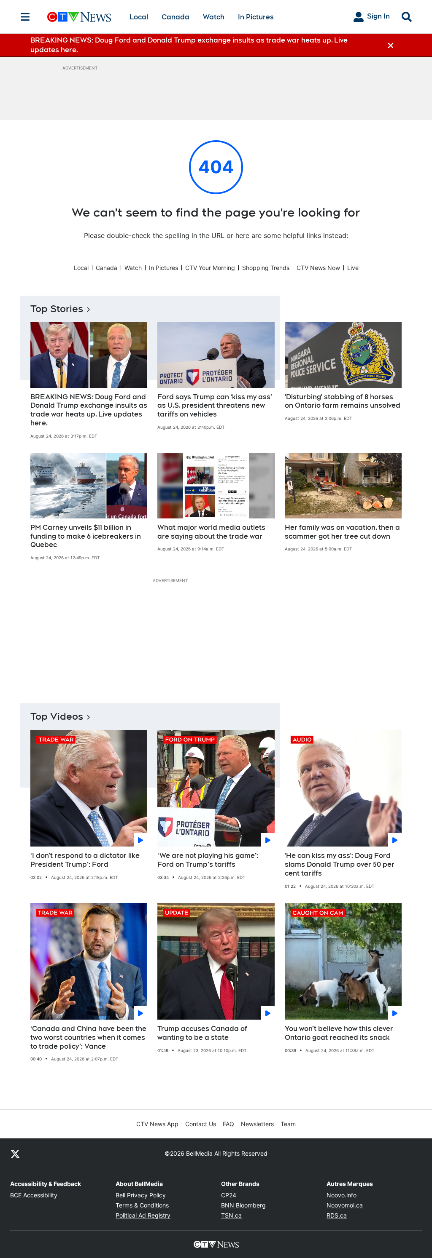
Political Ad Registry (143, 1215)
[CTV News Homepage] (79, 17)
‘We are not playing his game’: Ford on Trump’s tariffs (207, 860)
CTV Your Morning (210, 267)
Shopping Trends (265, 267)
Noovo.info (341, 1195)
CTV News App (157, 1123)
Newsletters (257, 1123)
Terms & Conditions (142, 1205)
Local (139, 17)
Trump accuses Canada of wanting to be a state (202, 1033)
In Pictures (256, 17)
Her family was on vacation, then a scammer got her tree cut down (342, 531)
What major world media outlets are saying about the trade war (211, 531)
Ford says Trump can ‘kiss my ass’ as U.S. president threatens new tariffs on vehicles (214, 406)
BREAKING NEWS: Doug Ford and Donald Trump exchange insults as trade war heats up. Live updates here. (88, 410)
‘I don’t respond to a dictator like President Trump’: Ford (85, 860)
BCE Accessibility (33, 1195)
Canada (175, 17)
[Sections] (25, 16)
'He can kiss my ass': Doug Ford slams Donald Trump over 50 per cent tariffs (339, 864)
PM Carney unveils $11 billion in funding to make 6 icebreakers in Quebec (85, 536)
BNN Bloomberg (243, 1205)
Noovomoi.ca (345, 1205)
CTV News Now (318, 267)
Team (288, 1123)
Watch (213, 17)
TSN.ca (231, 1215)
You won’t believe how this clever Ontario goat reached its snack (339, 1033)
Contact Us (200, 1123)
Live (353, 267)
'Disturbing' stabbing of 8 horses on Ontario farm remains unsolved (342, 401)
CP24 (228, 1195)
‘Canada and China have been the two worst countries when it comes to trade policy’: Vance (88, 1037)
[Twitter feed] (15, 1153)
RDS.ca (337, 1215)
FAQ (228, 1123)
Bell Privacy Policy (141, 1195)
